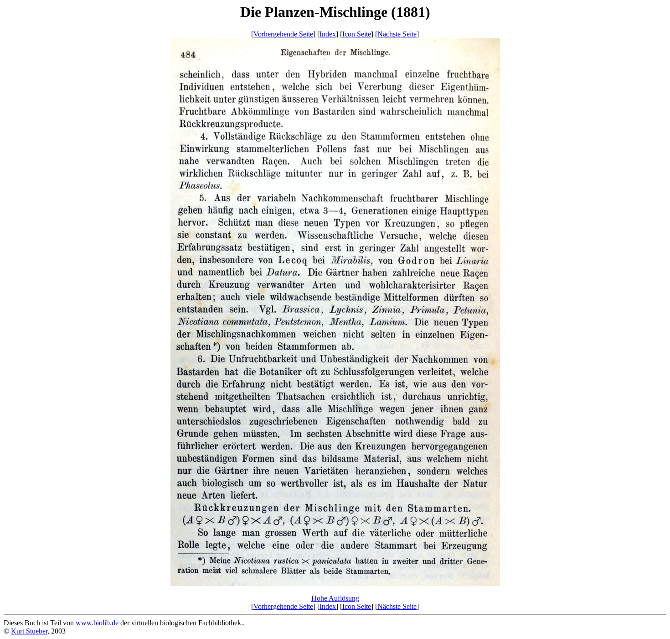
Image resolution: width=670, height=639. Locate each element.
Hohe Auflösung (335, 598)
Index (328, 34)
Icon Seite (356, 34)
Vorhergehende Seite (283, 34)
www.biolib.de (97, 623)
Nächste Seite (397, 34)
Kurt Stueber (29, 631)
